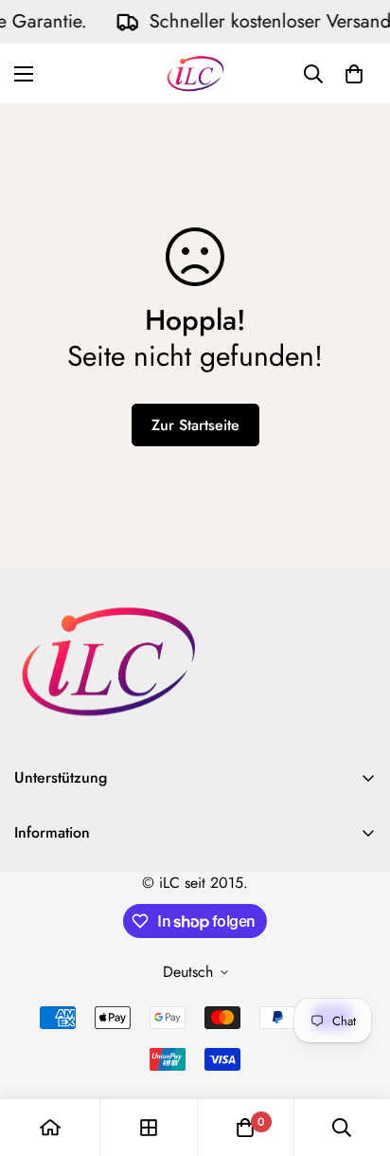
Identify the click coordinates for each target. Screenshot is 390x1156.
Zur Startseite (195, 425)
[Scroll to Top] (356, 1056)
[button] (354, 74)
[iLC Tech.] (195, 73)
